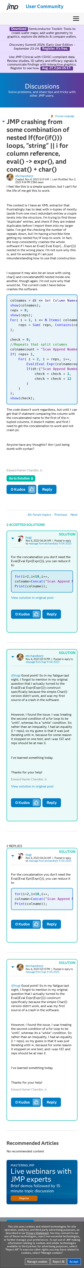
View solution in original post (32, 598)
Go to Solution (19, 478)
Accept (74, 1262)
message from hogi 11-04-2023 (42, 662)
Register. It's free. (55, 48)
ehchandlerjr (24, 176)
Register (24, 1198)
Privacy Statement (37, 1233)
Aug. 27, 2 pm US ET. (56, 68)
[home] (11, 6)
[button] (3, 121)
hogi (28, 537)
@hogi (15, 675)
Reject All (58, 1262)
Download (18, 29)
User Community (44, 6)
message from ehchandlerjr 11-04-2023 (50, 543)
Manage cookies (37, 1262)
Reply (47, 489)
